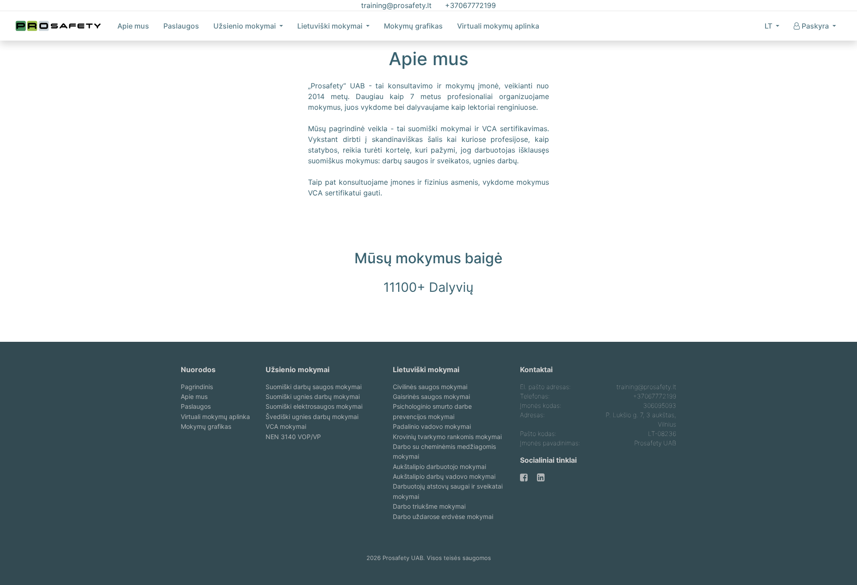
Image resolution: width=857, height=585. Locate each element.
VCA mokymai (286, 426)
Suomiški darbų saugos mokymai (314, 386)
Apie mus (133, 25)
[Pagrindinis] (58, 26)
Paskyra (816, 25)
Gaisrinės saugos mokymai (431, 396)
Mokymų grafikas (413, 25)
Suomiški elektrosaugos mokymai (314, 406)
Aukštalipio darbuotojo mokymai (439, 466)
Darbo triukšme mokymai (429, 506)
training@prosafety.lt (396, 5)
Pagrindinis (197, 386)
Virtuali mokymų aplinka (498, 25)
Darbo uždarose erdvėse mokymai (443, 516)
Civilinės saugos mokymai (430, 386)
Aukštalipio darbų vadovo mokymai (444, 476)
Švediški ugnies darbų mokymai (312, 416)
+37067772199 (470, 5)
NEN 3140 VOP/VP (293, 436)
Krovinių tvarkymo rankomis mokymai (447, 436)
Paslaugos (181, 25)
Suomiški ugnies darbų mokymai (313, 396)
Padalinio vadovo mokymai (432, 426)
